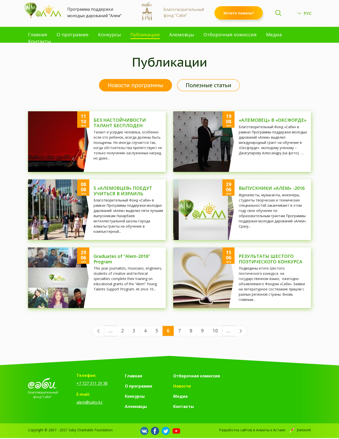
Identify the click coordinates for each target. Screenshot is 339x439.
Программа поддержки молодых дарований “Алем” (94, 12)
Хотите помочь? (238, 13)
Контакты (39, 41)
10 (215, 330)
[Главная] (42, 10)
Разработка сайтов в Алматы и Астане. (265, 430)
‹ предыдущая (98, 330)
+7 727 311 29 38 (91, 383)
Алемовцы (181, 35)
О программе (73, 35)
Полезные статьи (208, 85)
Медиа (274, 35)
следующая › (241, 330)
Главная (37, 35)
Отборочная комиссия (230, 35)
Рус (308, 13)
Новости (182, 386)
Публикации (145, 35)
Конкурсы (109, 35)
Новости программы (135, 85)
